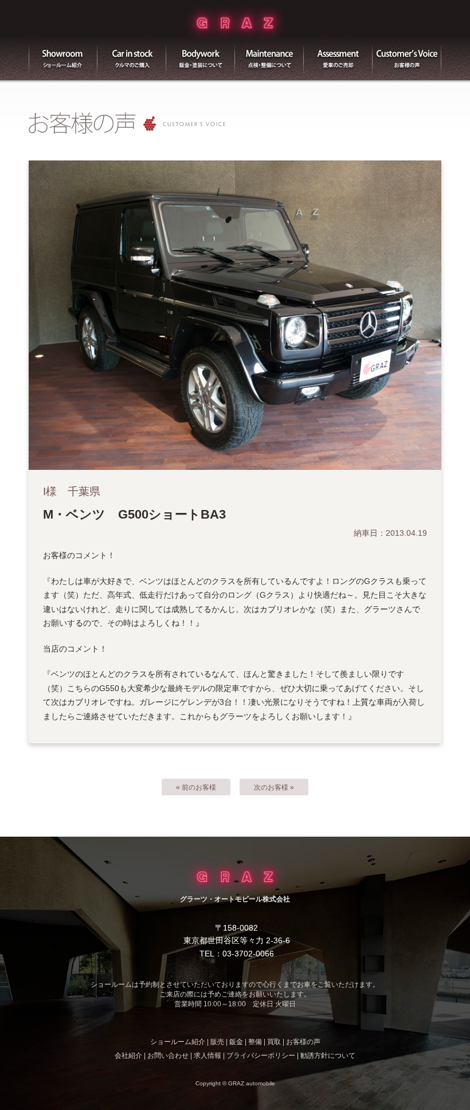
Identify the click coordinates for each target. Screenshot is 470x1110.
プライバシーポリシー (260, 1056)
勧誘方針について (327, 1056)
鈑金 (236, 1042)
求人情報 (207, 1056)
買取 (338, 57)
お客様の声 (407, 57)
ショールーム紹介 (63, 57)
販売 (131, 57)
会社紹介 (128, 1056)
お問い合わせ (168, 1056)
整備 (269, 57)
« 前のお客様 (196, 787)
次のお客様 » (274, 787)
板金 (200, 57)
